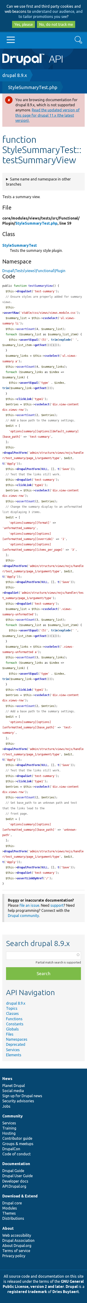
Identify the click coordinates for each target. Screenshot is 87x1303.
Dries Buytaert (65, 1292)
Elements (13, 1055)
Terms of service (16, 1251)
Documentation (16, 1164)
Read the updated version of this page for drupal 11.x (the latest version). (47, 115)
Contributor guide (17, 1138)
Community (12, 1116)
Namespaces (16, 1039)
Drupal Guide (13, 1171)
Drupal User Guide (17, 1176)
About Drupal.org (16, 1245)
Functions (14, 1019)
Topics (11, 1008)
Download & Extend (20, 1196)
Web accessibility (16, 1235)
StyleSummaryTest (19, 245)
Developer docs (15, 1181)
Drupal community (23, 915)
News (7, 1078)
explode (65, 339)
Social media (13, 1091)
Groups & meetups (17, 1144)
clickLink (24, 399)
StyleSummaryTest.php (32, 87)
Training (9, 1128)
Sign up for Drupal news (22, 1096)
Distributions (13, 1218)
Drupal (72, 1286)
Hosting (9, 1133)
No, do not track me (56, 24)
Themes (9, 1213)
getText (40, 345)
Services (13, 1050)
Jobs (6, 1106)
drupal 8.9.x (14, 75)
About (8, 1228)
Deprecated (15, 1044)
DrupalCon (11, 1149)
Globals (12, 1029)
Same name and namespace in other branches (38, 181)
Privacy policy (13, 1256)
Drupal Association (18, 1240)
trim (54, 339)
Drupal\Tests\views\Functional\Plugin (33, 271)
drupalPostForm (15, 452)
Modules (9, 1208)
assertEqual (29, 339)
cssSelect (50, 318)
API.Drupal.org (14, 1186)
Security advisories (18, 1101)
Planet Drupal (13, 1085)
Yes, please (23, 24)
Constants (14, 1024)
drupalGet (24, 291)
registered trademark (27, 1292)
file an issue (29, 905)
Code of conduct (16, 1154)
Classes (12, 1013)
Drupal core (12, 1203)
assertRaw (11, 312)
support (57, 905)
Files (9, 1034)
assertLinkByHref (30, 878)
